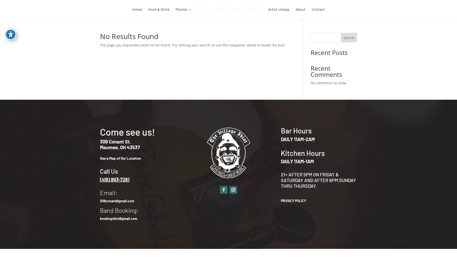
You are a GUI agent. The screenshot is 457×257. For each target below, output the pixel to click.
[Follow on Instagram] (233, 190)
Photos (181, 10)
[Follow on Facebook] (224, 190)
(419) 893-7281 (114, 179)
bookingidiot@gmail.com (118, 219)
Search (348, 37)
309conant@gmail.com (117, 201)
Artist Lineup (278, 10)
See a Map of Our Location (120, 158)
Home (137, 10)
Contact (318, 10)
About (301, 10)
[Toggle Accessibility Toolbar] (10, 34)
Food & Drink (158, 10)
